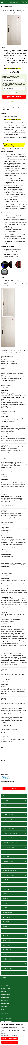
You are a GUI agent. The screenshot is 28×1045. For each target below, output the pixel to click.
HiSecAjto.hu (8, 124)
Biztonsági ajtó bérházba (9, 6)
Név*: (2, 747)
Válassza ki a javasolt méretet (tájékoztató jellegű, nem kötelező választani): (13, 84)
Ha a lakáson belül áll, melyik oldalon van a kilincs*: (11, 77)
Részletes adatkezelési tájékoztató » (9, 1035)
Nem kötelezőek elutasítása (9, 1038)
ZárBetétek (3, 1009)
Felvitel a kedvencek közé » (7, 101)
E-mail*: (3, 754)
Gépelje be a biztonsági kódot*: (8, 781)
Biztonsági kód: (4, 774)
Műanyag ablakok (5, 997)
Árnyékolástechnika (5, 1003)
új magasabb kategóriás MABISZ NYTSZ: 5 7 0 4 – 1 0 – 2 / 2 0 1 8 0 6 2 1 (15, 194)
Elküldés (14, 789)
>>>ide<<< (15, 134)
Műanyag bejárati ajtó (5, 994)
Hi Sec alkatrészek (5, 985)
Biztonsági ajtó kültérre (6, 988)
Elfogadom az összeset (10, 1042)
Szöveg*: (3, 760)
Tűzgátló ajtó (4, 991)
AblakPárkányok (4, 1000)
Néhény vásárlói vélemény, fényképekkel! (12, 149)
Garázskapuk (4, 1006)
